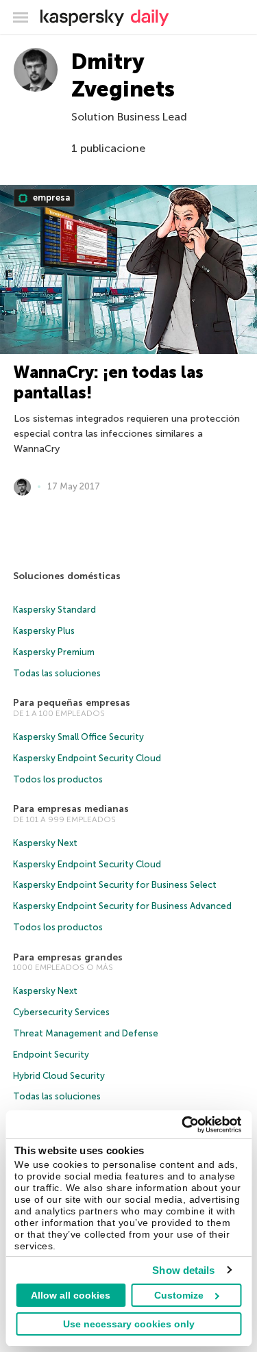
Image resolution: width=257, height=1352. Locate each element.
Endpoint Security (51, 1054)
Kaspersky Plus (44, 631)
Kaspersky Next (45, 843)
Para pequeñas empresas (71, 703)
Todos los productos (58, 779)
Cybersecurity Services (61, 1012)
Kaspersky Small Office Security (78, 737)
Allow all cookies (70, 1295)
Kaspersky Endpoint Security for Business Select (115, 885)
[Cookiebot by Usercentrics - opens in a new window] (183, 1125)
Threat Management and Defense (85, 1033)
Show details (183, 1270)
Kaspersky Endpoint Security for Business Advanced (122, 906)
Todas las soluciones (57, 673)
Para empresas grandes (68, 957)
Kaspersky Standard (54, 609)
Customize (179, 1295)
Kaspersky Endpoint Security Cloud (87, 758)
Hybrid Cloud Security (59, 1076)
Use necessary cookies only (129, 1323)
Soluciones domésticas (67, 576)
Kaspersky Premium (54, 652)
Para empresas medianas (71, 809)
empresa (50, 197)
